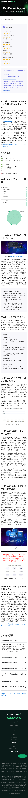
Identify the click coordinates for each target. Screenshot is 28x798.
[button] (26, 2)
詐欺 (14, 730)
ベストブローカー (14, 725)
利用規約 (14, 746)
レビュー (14, 727)
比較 (14, 734)
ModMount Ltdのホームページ (16, 256)
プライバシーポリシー (14, 748)
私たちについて (14, 739)
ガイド (14, 732)
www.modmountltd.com (7, 121)
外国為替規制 (14, 737)
